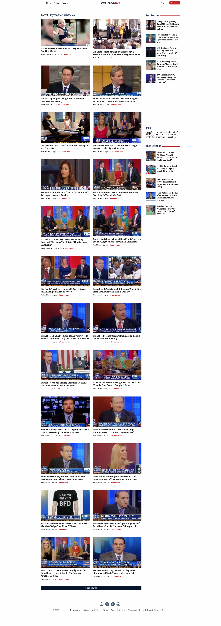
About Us (77, 610)
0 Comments (66, 54)
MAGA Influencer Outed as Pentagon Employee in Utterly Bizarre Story (167, 168)
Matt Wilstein (45, 105)
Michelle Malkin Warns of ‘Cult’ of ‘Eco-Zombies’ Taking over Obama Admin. (64, 194)
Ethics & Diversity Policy (149, 610)
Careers (86, 610)
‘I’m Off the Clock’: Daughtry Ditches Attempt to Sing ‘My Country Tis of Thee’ (116, 53)
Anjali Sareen (97, 245)
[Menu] (42, 3)
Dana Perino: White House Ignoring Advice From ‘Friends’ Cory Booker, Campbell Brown (116, 384)
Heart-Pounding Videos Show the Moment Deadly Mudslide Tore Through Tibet (168, 65)
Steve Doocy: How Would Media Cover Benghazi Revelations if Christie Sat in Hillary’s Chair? (116, 100)
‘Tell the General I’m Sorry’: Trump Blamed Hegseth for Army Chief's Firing (167, 183)
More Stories (91, 588)
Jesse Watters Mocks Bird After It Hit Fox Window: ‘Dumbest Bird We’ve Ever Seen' (167, 196)
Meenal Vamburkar (47, 248)
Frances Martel (97, 295)
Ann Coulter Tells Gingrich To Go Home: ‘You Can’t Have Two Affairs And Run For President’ (115, 478)
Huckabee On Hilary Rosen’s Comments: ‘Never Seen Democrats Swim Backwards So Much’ (63, 478)
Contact (165, 610)
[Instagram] (118, 604)
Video (65, 3)
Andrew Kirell (97, 58)
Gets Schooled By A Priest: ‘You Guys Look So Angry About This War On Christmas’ (117, 240)
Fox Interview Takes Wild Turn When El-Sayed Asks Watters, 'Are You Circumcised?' (167, 156)
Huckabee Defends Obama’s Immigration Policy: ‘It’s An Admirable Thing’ (116, 337)
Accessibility (116, 610)
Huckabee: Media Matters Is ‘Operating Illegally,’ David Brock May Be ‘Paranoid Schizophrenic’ (116, 525)
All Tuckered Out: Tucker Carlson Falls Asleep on (65, 147)
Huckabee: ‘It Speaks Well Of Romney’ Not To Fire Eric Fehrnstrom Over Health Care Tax (117, 290)
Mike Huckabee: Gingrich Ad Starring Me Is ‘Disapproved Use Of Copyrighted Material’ (114, 572)
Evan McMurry (45, 152)
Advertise (96, 610)
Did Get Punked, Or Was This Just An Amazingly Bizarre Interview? (63, 290)
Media (48, 3)
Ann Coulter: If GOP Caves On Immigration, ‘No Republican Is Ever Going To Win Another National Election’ (63, 573)
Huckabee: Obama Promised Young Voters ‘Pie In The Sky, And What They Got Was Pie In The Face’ (65, 337)
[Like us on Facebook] (112, 604)
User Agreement (130, 610)
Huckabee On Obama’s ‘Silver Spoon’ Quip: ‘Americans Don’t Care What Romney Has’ (113, 431)
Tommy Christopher (47, 54)
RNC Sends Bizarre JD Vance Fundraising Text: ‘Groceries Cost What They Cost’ (167, 78)
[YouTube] (101, 604)
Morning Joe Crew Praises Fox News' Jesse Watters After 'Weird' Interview (166, 210)
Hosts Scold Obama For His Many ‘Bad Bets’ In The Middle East (115, 194)
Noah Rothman (97, 105)
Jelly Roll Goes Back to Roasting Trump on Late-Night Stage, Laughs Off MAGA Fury (167, 52)
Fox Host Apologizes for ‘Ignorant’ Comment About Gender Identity (62, 100)
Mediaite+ (174, 3)
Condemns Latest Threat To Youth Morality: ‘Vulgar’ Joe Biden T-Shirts (64, 525)
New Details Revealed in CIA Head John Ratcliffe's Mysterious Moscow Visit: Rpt (167, 38)
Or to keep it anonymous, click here (166, 135)
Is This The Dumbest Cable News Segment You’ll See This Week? (64, 50)
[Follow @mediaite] (107, 604)
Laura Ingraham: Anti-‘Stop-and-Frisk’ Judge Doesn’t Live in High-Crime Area (115, 147)
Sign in (163, 3)
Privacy (105, 610)
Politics (56, 3)
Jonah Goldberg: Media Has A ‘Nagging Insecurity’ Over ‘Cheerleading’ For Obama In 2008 (65, 431)
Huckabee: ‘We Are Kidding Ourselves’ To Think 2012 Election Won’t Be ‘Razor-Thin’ (64, 384)
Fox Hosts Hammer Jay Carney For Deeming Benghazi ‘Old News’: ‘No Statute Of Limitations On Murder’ (64, 242)
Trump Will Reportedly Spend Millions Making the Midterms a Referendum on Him (168, 25)
